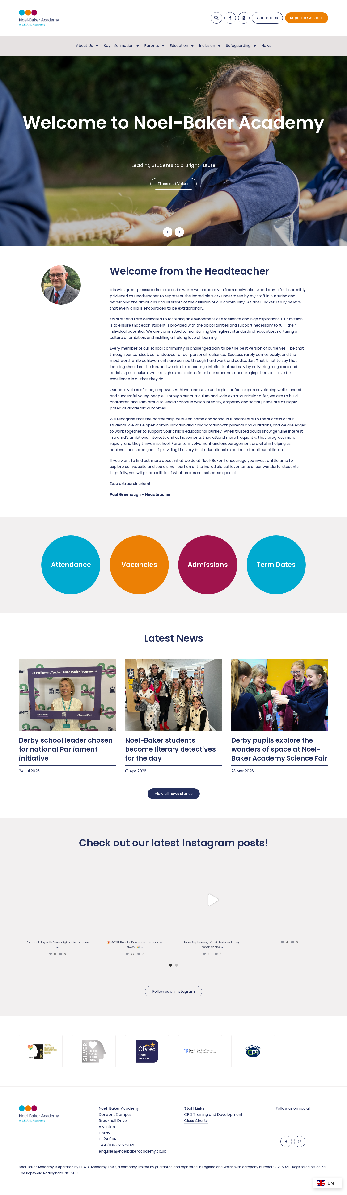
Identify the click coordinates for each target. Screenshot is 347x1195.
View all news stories (174, 793)
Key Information (118, 45)
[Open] (57, 900)
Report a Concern (306, 18)
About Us (84, 45)
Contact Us (267, 18)
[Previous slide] (167, 232)
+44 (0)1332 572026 (117, 1145)
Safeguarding (238, 45)
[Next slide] (179, 232)
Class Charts (196, 1120)
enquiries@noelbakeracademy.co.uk (132, 1151)
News (266, 45)
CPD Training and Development (213, 1114)
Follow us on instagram (173, 991)
